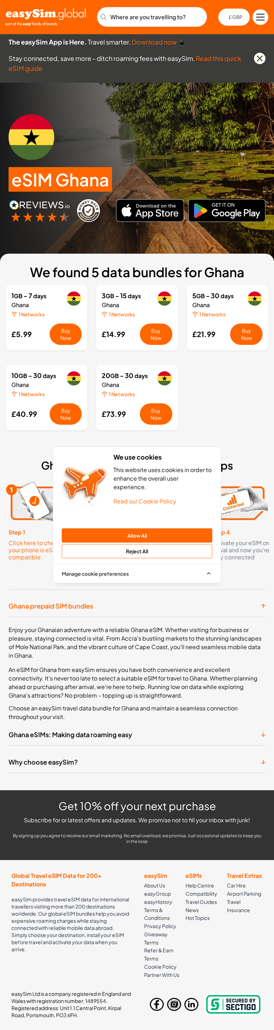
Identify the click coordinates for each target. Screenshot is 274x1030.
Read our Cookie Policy (144, 501)
